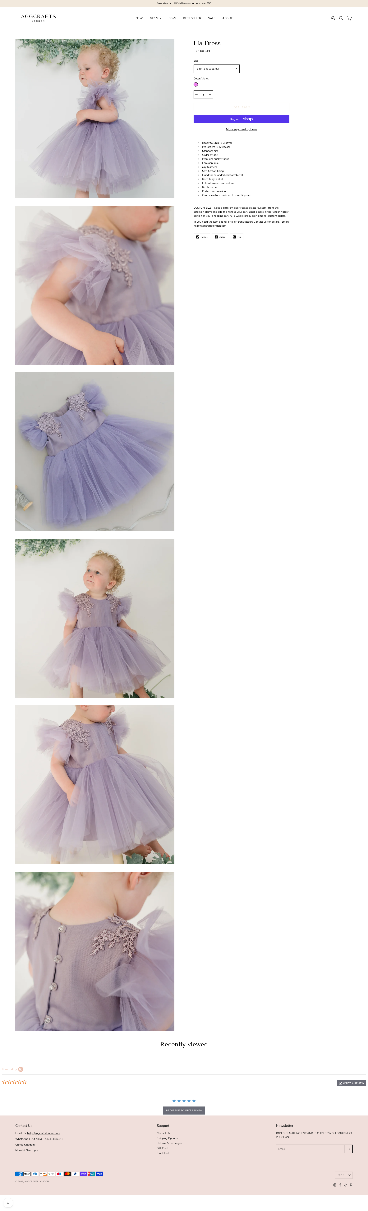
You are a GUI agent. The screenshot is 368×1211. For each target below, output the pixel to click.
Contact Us (163, 1133)
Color (201, 78)
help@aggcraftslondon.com (43, 1133)
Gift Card (162, 1148)
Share (222, 236)
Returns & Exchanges (169, 1143)
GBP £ (341, 1175)
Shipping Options (167, 1138)
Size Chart (163, 1153)
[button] (351, 1083)
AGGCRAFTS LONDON (36, 1181)
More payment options (241, 129)
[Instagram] (335, 1185)
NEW (139, 18)
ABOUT (227, 18)
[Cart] (350, 18)
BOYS (172, 18)
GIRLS (154, 18)
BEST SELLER (192, 18)
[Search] (341, 18)
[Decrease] (196, 94)
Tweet (204, 236)
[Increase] (210, 94)
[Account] (333, 18)
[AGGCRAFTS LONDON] (38, 18)
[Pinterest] (351, 1185)
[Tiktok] (345, 1185)
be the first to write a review (184, 1110)
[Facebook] (340, 1185)
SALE (211, 18)
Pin (239, 236)
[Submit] (348, 1149)
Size (196, 61)
